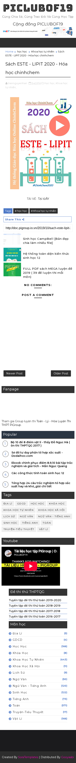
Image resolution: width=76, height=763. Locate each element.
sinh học (10, 522)
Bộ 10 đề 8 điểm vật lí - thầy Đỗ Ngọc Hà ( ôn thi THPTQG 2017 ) (40, 443)
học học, (50, 83)
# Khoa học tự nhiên (43, 210)
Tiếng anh (30, 522)
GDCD (21, 503)
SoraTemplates (28, 757)
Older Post (61, 373)
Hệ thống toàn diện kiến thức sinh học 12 (46, 256)
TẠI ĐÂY (43, 199)
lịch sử (9, 516)
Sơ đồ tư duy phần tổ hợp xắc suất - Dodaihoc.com (37, 454)
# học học (21, 210)
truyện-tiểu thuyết (19, 529)
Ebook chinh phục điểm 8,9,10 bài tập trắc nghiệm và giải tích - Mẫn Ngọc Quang (42, 464)
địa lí (8, 503)
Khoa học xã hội (51, 509)
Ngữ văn (26, 516)
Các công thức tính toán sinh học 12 (37, 473)
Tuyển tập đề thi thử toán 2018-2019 (34, 605)
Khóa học (57, 503)
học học (22, 51)
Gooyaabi (67, 757)
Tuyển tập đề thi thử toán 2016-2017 (34, 616)
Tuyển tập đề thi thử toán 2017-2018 (34, 611)
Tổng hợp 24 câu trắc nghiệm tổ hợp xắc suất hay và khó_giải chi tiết (40, 484)
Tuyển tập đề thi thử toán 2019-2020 (35, 600)
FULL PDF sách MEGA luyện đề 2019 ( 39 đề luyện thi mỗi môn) (47, 273)
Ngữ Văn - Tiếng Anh (54, 516)
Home (9, 51)
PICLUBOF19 (38, 8)
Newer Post (14, 373)
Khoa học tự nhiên (42, 51)
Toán (47, 522)
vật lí (43, 529)
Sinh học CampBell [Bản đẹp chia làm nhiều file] (46, 241)
